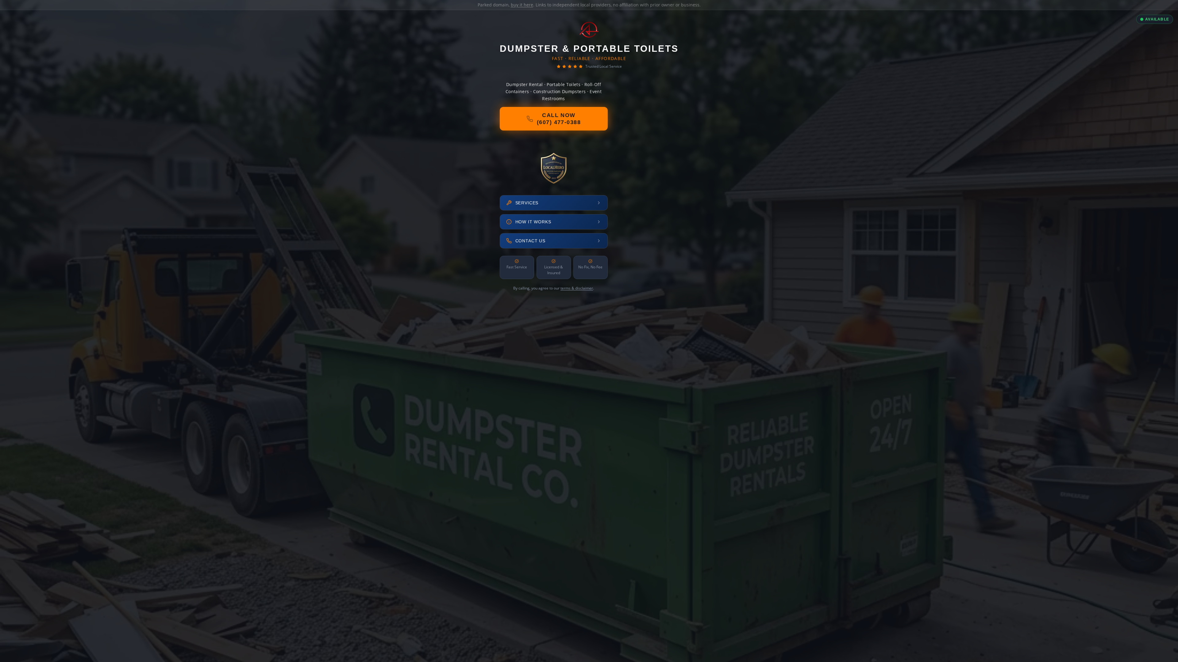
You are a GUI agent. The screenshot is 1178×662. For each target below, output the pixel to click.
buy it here (522, 5)
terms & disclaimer (576, 288)
